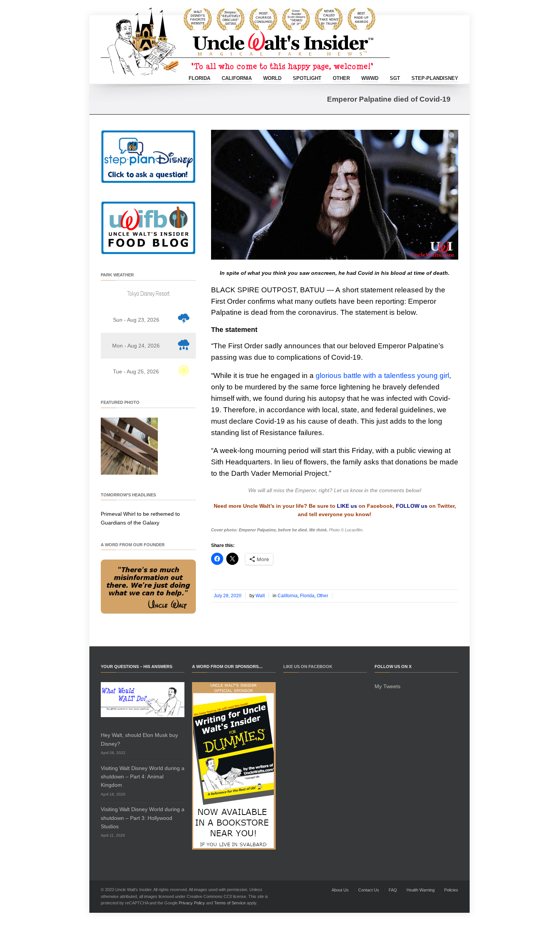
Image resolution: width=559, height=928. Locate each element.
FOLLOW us (411, 506)
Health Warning (421, 890)
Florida (199, 78)
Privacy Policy (192, 903)
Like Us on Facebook (307, 666)
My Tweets (387, 686)
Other (341, 78)
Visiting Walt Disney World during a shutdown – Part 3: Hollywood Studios (142, 817)
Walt (260, 595)
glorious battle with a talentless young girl (382, 375)
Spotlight (307, 78)
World (272, 78)
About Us (340, 890)
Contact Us (368, 890)
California (237, 78)
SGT (395, 78)
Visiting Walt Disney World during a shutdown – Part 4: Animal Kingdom (142, 776)
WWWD (369, 78)
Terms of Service (230, 903)
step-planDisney (434, 78)
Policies (451, 890)
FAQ (393, 890)
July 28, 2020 (227, 595)
